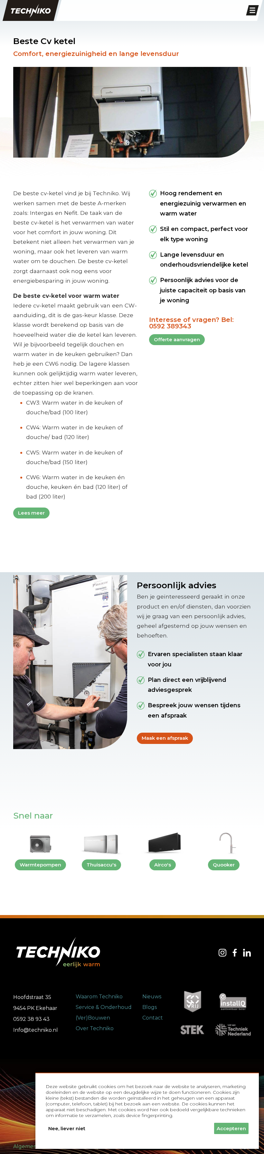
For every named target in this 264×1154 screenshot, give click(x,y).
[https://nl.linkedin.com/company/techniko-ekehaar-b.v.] (247, 953)
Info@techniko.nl (35, 1030)
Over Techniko (95, 1028)
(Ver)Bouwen (93, 1018)
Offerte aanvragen (177, 339)
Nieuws (151, 997)
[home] (31, 10)
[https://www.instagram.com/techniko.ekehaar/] (222, 953)
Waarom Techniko (99, 997)
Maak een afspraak (165, 738)
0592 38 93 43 (31, 1019)
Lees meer (31, 513)
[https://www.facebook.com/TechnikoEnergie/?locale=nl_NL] (235, 953)
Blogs (149, 1007)
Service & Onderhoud (104, 1007)
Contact (152, 1018)
